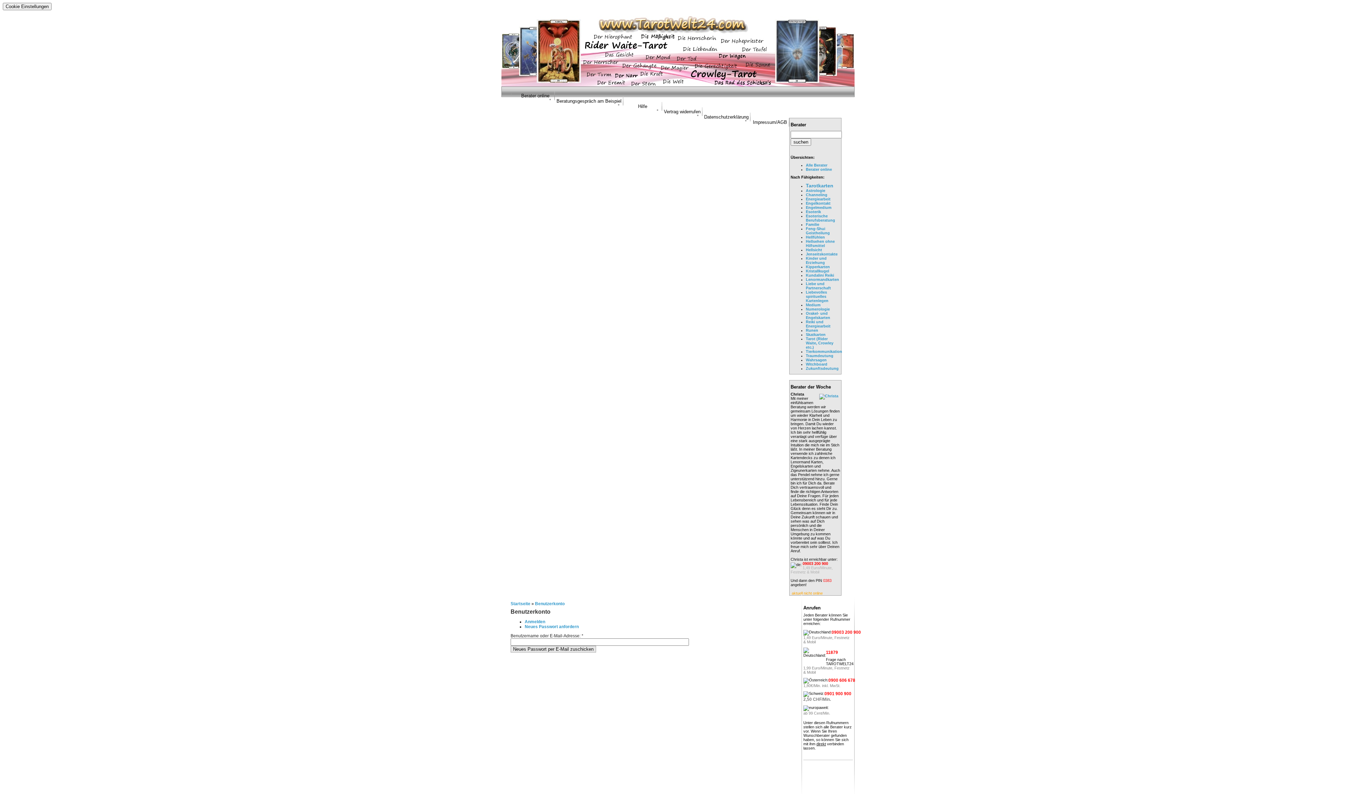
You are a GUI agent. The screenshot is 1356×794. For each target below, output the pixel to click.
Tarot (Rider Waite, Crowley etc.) (819, 343)
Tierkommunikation (824, 351)
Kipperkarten (818, 267)
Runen (812, 330)
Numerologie (818, 309)
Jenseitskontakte (822, 254)
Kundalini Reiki (820, 275)
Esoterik (813, 212)
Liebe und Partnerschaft (818, 286)
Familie (812, 224)
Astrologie (815, 190)
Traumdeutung (819, 356)
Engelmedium (819, 207)
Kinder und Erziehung (816, 260)
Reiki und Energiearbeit (818, 324)
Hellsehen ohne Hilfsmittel (820, 243)
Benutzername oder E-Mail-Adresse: (547, 635)
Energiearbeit (818, 199)
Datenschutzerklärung (726, 117)
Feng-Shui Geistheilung (818, 231)
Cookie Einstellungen (27, 6)
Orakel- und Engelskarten (818, 315)
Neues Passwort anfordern (552, 626)
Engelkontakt (818, 203)
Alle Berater (816, 165)
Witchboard (816, 364)
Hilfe (642, 106)
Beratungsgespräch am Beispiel (589, 101)
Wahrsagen (816, 360)
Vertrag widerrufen (682, 111)
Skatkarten (816, 334)
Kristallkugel (817, 271)
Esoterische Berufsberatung (820, 218)
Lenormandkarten (822, 279)
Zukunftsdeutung (822, 368)
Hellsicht (814, 250)
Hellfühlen (815, 237)
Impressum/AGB (770, 122)
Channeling (816, 195)
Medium (813, 305)
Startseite (520, 603)
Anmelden (535, 621)
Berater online (535, 95)
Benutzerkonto (550, 603)
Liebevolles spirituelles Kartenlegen (817, 296)
